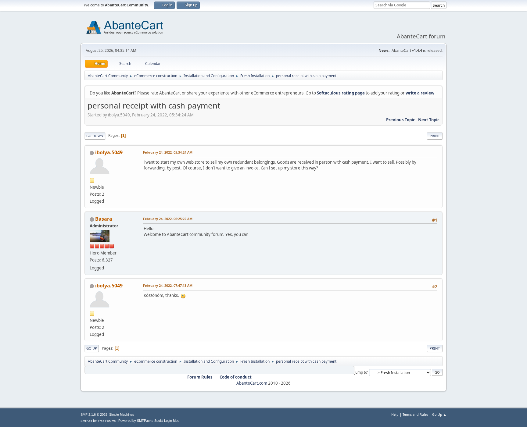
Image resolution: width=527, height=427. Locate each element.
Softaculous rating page (341, 93)
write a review (420, 93)
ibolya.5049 (109, 152)
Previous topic (400, 120)
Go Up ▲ (439, 414)
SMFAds (86, 420)
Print (435, 135)
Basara (103, 218)
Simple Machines (121, 414)
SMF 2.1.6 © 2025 (94, 414)
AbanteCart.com (251, 383)
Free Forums (107, 420)
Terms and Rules (415, 414)
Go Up (91, 348)
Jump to (360, 372)
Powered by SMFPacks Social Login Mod (148, 420)
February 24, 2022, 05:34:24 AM (167, 152)
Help (395, 414)
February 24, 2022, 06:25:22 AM (167, 218)
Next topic (428, 120)
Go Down (94, 135)
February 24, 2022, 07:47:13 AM (167, 285)
